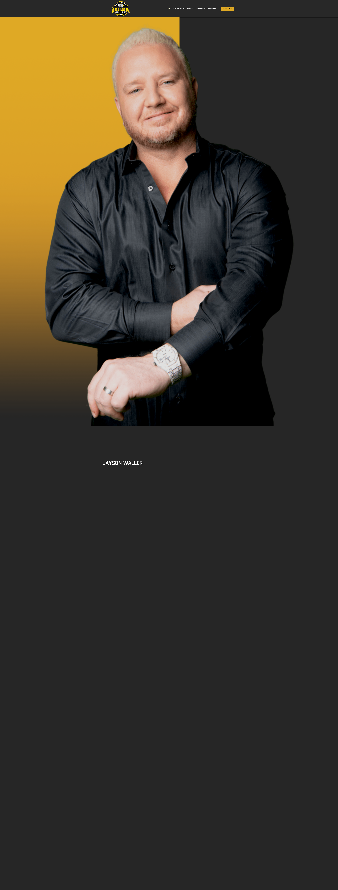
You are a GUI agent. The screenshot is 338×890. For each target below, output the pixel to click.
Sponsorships (200, 9)
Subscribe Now (227, 9)
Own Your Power (178, 9)
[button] (233, 9)
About (168, 9)
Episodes (190, 9)
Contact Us (212, 9)
